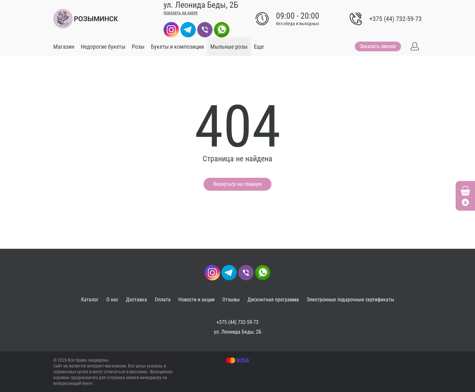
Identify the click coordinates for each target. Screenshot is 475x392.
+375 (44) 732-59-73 (395, 19)
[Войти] (414, 46)
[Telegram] (188, 29)
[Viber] (205, 29)
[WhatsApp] (221, 29)
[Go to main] (85, 18)
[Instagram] (171, 29)
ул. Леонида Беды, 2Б (237, 332)
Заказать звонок (378, 46)
